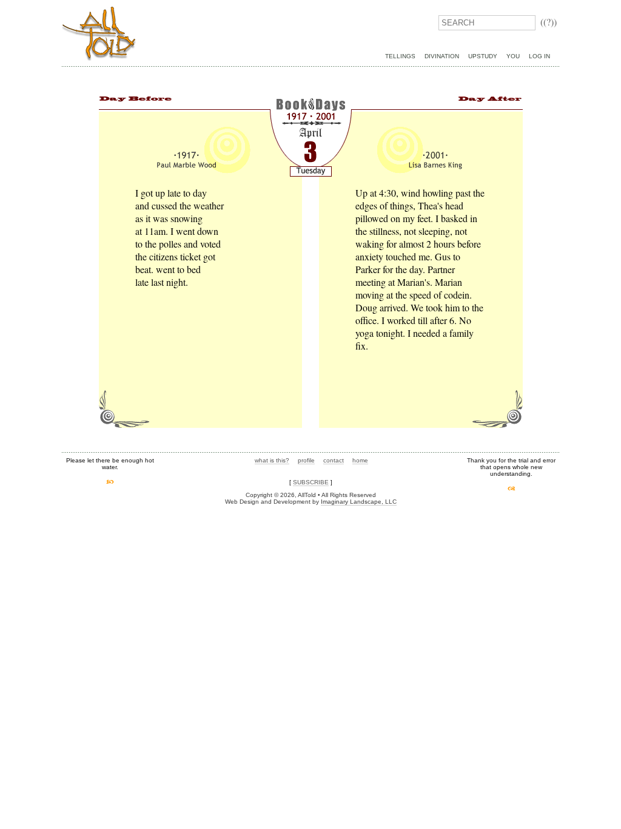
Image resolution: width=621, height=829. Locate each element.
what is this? (272, 460)
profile (306, 460)
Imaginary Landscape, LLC (359, 501)
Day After (486, 99)
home (360, 460)
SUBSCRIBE (311, 482)
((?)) (548, 21)
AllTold (99, 34)
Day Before (135, 99)
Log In (539, 56)
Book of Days (310, 111)
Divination (442, 56)
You (513, 56)
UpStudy (482, 56)
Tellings (400, 56)
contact (333, 460)
